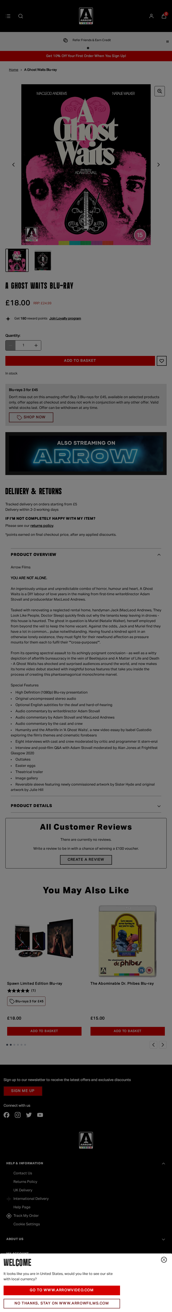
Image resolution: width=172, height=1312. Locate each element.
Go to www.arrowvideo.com (62, 1290)
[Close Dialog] (164, 1259)
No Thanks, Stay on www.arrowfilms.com (62, 1303)
